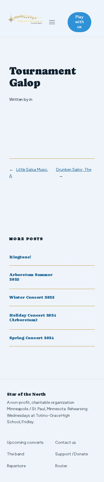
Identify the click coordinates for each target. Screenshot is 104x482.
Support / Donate (71, 454)
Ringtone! (20, 257)
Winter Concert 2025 (32, 297)
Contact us (65, 442)
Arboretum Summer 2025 (31, 277)
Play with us (79, 21)
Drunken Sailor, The (73, 169)
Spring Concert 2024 (31, 338)
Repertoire (16, 465)
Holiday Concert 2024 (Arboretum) (32, 317)
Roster (61, 465)
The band (15, 454)
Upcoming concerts (25, 442)
